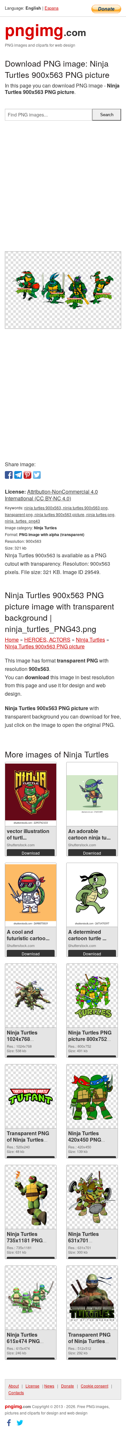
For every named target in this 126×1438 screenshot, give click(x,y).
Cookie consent (94, 1385)
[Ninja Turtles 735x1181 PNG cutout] (31, 1197)
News (49, 1385)
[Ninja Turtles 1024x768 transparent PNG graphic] (31, 995)
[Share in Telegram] (18, 475)
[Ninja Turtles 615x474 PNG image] (31, 1297)
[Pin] (27, 475)
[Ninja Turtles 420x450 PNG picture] (92, 1096)
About (13, 1385)
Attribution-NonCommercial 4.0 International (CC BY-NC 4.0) (51, 495)
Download (31, 853)
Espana (51, 8)
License (32, 1385)
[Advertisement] (63, 188)
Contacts (16, 1392)
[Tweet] (37, 475)
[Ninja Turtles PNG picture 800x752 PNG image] (92, 995)
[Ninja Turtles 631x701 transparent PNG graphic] (92, 1197)
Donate (67, 1385)
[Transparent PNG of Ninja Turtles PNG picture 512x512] (92, 1298)
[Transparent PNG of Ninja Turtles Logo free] (31, 1096)
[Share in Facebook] (9, 475)
